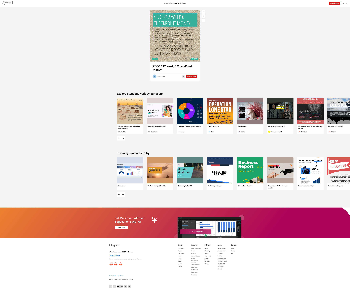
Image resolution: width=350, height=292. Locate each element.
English (111, 279)
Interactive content (196, 248)
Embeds (193, 251)
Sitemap (220, 268)
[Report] (203, 20)
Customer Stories (222, 251)
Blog (232, 253)
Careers (233, 251)
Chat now (121, 276)
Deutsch (116, 279)
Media (206, 248)
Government (208, 256)
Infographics (181, 248)
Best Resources (222, 258)
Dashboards (181, 253)
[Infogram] (7, 3)
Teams (206, 263)
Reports (180, 251)
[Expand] (203, 12)
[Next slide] (123, 138)
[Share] (203, 16)
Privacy (117, 255)
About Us (233, 248)
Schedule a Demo (222, 261)
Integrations (194, 272)
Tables (179, 261)
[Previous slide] (118, 138)
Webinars (220, 256)
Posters (180, 266)
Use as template (334, 3)
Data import (194, 267)
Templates (194, 275)
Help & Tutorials (221, 248)
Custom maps (194, 269)
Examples (220, 253)
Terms (111, 255)
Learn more (121, 227)
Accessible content (196, 256)
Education (207, 261)
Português (121, 279)
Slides (179, 263)
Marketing (207, 251)
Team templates (195, 264)
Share (155, 59)
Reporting (207, 253)
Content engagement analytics (194, 260)
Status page (221, 266)
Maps (179, 256)
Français (131, 279)
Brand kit (193, 253)
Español (126, 279)
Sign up (344, 3)
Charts (179, 258)
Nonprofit (207, 258)
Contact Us (112, 276)
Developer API (221, 263)
